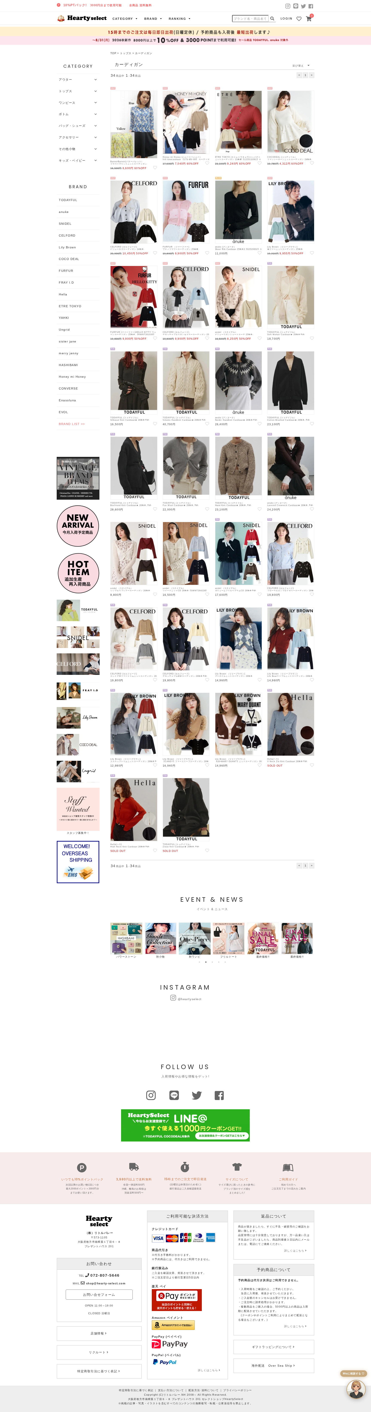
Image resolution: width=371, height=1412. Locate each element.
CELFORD (67, 235)
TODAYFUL (68, 200)
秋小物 (160, 956)
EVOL (63, 412)
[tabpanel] (126, 941)
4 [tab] (219, 962)
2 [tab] (206, 962)
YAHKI (64, 317)
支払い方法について (171, 1390)
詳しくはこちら (208, 1370)
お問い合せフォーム (99, 1294)
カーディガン (143, 53)
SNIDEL (65, 223)
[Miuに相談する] (356, 1389)
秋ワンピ (194, 956)
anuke (64, 212)
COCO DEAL (69, 259)
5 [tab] (225, 962)
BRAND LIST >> (72, 424)
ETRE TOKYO (70, 306)
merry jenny (69, 353)
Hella (63, 294)
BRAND (151, 18)
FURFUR (66, 270)
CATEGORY (123, 18)
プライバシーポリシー (237, 1390)
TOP (113, 53)
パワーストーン (126, 956)
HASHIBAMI (68, 365)
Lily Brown (67, 247)
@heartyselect (190, 999)
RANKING (177, 18)
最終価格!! (263, 956)
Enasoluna (67, 400)
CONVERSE (68, 388)
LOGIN (287, 18)
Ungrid (64, 329)
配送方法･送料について (204, 1390)
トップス (125, 53)
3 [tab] (212, 962)
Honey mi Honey (72, 376)
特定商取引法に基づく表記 (136, 1390)
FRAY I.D (66, 282)
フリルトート (228, 956)
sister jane (67, 341)
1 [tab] (199, 962)
